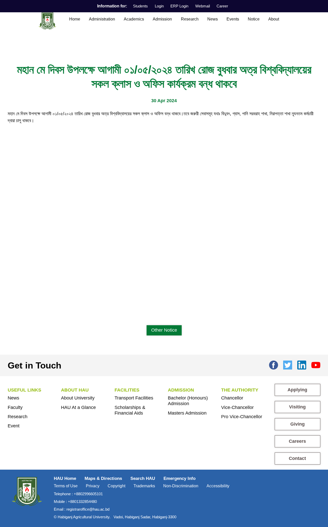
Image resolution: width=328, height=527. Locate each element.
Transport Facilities (134, 397)
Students (140, 6)
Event (13, 425)
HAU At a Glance (78, 407)
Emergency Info (179, 478)
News (212, 19)
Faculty (15, 407)
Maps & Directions (103, 478)
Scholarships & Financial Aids (130, 410)
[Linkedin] (301, 364)
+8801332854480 (82, 501)
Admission (162, 19)
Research (190, 19)
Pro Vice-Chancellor (241, 416)
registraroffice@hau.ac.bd (87, 509)
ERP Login (179, 6)
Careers (297, 441)
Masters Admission (187, 413)
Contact (297, 458)
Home (74, 19)
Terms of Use (66, 486)
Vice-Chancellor (237, 407)
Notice (254, 19)
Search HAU (142, 478)
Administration (102, 19)
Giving (297, 424)
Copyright (116, 486)
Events (233, 19)
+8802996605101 (88, 494)
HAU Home (65, 478)
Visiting (297, 406)
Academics (134, 19)
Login (159, 6)
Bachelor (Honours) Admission (188, 400)
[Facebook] (273, 364)
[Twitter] (287, 364)
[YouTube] (315, 364)
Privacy (92, 486)
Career (222, 6)
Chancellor (232, 397)
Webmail (202, 6)
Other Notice (164, 330)
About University (78, 397)
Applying (297, 389)
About (273, 19)
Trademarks (144, 486)
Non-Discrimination (180, 486)
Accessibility (218, 486)
